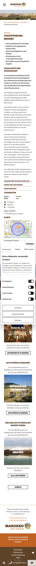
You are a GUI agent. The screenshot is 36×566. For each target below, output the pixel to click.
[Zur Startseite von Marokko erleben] (18, 526)
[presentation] (2, 326)
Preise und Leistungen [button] (13, 185)
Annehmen (18, 308)
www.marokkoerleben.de (18, 520)
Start (5, 22)
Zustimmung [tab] (6, 249)
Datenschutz (18, 552)
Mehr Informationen (18, 333)
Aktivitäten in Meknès (18, 413)
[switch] (31, 287)
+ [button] (6, 223)
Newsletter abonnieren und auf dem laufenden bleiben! (18, 539)
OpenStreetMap (21, 237)
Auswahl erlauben (18, 314)
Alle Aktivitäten (18, 476)
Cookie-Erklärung (18, 555)
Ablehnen (18, 320)
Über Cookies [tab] (29, 249)
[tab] (18, 181)
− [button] (6, 226)
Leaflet (14, 237)
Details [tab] (17, 249)
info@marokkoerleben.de (18, 518)
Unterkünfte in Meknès (18, 353)
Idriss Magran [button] (10, 189)
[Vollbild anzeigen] (6, 230)
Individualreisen (14, 22)
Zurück (18, 487)
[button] (18, 181)
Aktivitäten (24, 22)
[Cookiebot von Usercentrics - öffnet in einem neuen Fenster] (30, 244)
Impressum (18, 550)
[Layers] (28, 223)
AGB (18, 558)
